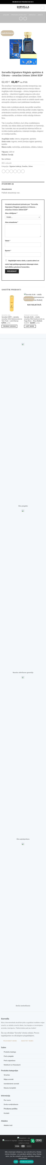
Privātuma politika (10, 1109)
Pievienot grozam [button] (9, 326)
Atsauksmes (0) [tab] (8, 184)
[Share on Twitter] (11, 171)
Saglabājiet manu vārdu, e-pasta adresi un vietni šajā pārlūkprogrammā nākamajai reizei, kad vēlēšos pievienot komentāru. (22, 264)
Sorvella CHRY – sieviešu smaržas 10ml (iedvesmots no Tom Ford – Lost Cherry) (12, 319)
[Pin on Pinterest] (19, 171)
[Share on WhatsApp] (3, 171)
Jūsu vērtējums (11, 213)
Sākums (6, 15)
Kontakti (6, 1113)
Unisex (40, 15)
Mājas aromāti (8, 1079)
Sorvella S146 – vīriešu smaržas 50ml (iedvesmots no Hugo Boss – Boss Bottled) (34, 319)
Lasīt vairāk (30, 326)
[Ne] (43, 1157)
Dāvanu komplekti (10, 1088)
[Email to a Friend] (15, 171)
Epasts (8, 250)
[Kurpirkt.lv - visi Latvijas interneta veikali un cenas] (23, 1140)
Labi (15, 1161)
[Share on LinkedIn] (23, 171)
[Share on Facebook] (7, 171)
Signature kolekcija (15, 166)
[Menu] (3, 7)
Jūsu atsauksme (11, 222)
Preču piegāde (9, 1056)
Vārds (7, 241)
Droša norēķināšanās (11, 1104)
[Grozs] (42, 7)
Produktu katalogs (19, 15)
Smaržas (32, 15)
